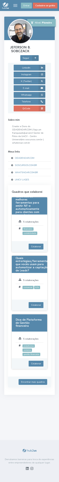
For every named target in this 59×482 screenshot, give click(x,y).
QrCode (26, 108)
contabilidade (30, 233)
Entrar (26, 5)
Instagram (26, 74)
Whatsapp (26, 94)
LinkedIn (26, 67)
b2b (37, 287)
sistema (27, 350)
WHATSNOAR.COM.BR (26, 172)
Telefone (26, 101)
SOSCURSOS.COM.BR (26, 165)
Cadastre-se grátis (45, 5)
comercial (28, 287)
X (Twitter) (26, 81)
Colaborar (36, 246)
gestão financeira (31, 354)
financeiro (28, 229)
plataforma (29, 346)
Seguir (26, 58)
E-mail (26, 88)
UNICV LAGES (22, 179)
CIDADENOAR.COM (24, 158)
